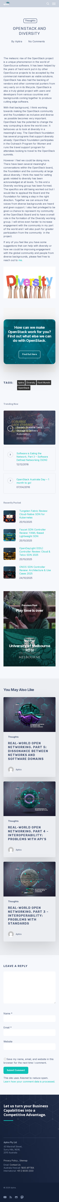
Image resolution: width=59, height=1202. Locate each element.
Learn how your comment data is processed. (29, 1081)
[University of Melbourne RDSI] (29, 647)
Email (7, 1027)
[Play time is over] (29, 610)
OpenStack (23, 388)
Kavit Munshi (44, 382)
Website (7, 1041)
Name (7, 1013)
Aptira (18, 41)
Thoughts (30, 20)
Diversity (30, 382)
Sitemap (23, 1160)
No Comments (36, 41)
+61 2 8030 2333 (25, 1170)
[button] (54, 3)
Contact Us (15, 1164)
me (20, 260)
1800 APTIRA (27, 1167)
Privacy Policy (11, 1160)
